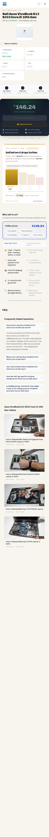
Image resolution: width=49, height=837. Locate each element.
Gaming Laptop (12, 10)
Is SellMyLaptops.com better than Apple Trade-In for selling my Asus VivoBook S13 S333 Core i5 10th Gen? (22, 388)
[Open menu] (45, 4)
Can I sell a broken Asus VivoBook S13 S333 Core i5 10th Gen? (22, 368)
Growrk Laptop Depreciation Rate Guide (30, 191)
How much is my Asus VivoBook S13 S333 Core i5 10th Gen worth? (20, 326)
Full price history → (38, 201)
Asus (20, 10)
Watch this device (24, 124)
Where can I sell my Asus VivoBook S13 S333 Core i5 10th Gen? (22, 358)
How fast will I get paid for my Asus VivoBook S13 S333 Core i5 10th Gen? (21, 378)
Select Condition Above (24, 118)
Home (3, 10)
